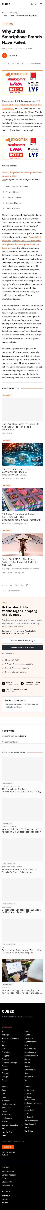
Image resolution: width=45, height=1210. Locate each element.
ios (25, 1080)
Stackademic (7, 1182)
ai (3, 1031)
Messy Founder (8, 1185)
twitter (5, 1203)
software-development (29, 1098)
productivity (6, 1114)
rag (3, 1128)
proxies (5, 1121)
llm (3, 1093)
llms (4, 1097)
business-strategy (9, 1063)
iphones (5, 1087)
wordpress (28, 1131)
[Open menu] (41, 4)
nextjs (4, 1111)
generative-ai (30, 1070)
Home (4, 12)
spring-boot (29, 1110)
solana (27, 1106)
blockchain (6, 1052)
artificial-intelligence (10, 1038)
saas (4, 1135)
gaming (27, 1066)
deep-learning (30, 1052)
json (4, 1090)
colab (26, 1031)
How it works (7, 653)
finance (27, 1059)
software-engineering (33, 1103)
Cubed (6, 4)
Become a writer (8, 1152)
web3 (26, 1127)
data (26, 1045)
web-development (31, 1120)
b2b (3, 1049)
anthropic (6, 1035)
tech (26, 1113)
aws (3, 1042)
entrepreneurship (31, 1056)
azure (4, 1045)
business (5, 1059)
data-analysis (30, 1049)
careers (5, 1070)
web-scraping (30, 1124)
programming (7, 1118)
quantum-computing (10, 1125)
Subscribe (8, 1147)
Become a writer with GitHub (22, 648)
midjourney (6, 1107)
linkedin (5, 1199)
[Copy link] (4, 63)
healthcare (28, 1077)
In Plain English (8, 1171)
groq (26, 1073)
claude (5, 1080)
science (27, 1087)
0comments (36, 63)
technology (13, 12)
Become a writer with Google (22, 640)
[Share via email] (18, 63)
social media (29, 1090)
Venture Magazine (9, 1175)
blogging (5, 1056)
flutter (27, 1063)
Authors (5, 1155)
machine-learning (9, 1104)
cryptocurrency (30, 1042)
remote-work (7, 1132)
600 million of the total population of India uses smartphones (22, 104)
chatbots (5, 1073)
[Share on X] (9, 63)
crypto (27, 1035)
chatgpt (5, 1077)
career (4, 1066)
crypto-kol (28, 1038)
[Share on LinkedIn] (14, 63)
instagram (6, 1196)
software (28, 1093)
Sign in (33, 4)
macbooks (6, 1100)
